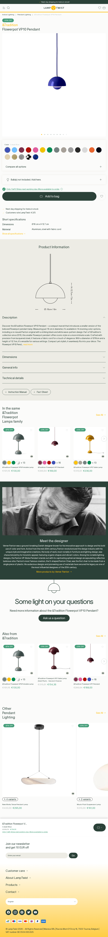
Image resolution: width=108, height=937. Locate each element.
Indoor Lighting (8, 14)
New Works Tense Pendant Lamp (15, 804)
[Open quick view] (31, 456)
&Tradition (10, 25)
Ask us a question (54, 618)
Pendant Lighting (24, 14)
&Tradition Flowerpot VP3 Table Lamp (88, 467)
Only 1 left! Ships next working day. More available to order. (25, 832)
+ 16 (58, 462)
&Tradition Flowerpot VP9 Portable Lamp (17, 467)
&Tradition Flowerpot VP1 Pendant (51, 467)
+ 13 (23, 462)
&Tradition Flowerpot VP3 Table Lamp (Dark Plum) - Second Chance (52, 679)
